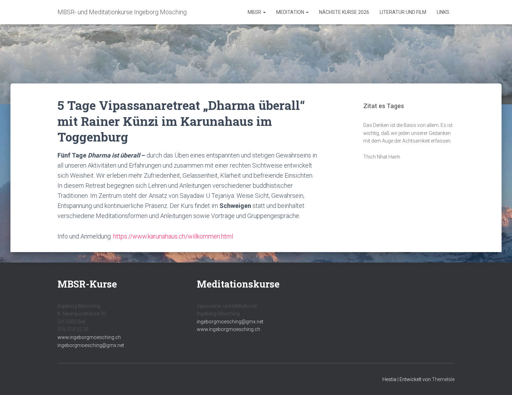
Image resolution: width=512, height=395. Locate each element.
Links (443, 12)
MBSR (255, 12)
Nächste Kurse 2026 (344, 12)
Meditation (290, 12)
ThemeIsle (443, 379)
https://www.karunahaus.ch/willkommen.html (173, 236)
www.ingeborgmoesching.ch (89, 337)
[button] (264, 12)
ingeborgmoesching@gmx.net (90, 345)
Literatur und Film (403, 12)
